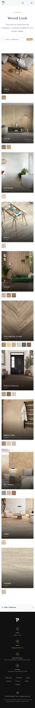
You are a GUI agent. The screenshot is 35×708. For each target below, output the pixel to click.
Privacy (18, 681)
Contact (8, 681)
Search (30, 39)
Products (19, 678)
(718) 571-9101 (17, 635)
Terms (27, 681)
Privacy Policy (10, 701)
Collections (8, 678)
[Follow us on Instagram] (17, 693)
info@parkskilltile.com (17, 647)
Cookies (17, 684)
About (28, 678)
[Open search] (23, 3)
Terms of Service (21, 701)
